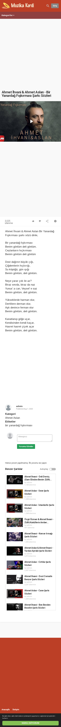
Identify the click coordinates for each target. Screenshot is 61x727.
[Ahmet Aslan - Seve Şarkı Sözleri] (15, 493)
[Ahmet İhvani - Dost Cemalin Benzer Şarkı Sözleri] (15, 579)
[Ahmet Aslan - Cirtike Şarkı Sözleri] (15, 565)
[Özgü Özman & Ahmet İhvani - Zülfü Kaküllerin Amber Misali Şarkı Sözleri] (15, 522)
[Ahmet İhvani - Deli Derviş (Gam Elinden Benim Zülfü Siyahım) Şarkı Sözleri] (15, 479)
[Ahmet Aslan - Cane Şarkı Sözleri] (15, 593)
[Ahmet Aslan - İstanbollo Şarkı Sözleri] (15, 508)
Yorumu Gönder (26, 446)
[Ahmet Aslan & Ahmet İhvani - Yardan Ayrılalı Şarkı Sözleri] (15, 551)
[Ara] (48, 5)
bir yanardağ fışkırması (18, 425)
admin (19, 406)
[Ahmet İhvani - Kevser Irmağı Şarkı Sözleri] (15, 536)
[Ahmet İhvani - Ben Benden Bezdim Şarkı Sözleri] (15, 607)
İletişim (16, 709)
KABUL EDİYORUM (30, 723)
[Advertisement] (30, 51)
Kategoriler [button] (7, 15)
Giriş (55, 6)
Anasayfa (6, 709)
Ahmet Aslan (12, 417)
